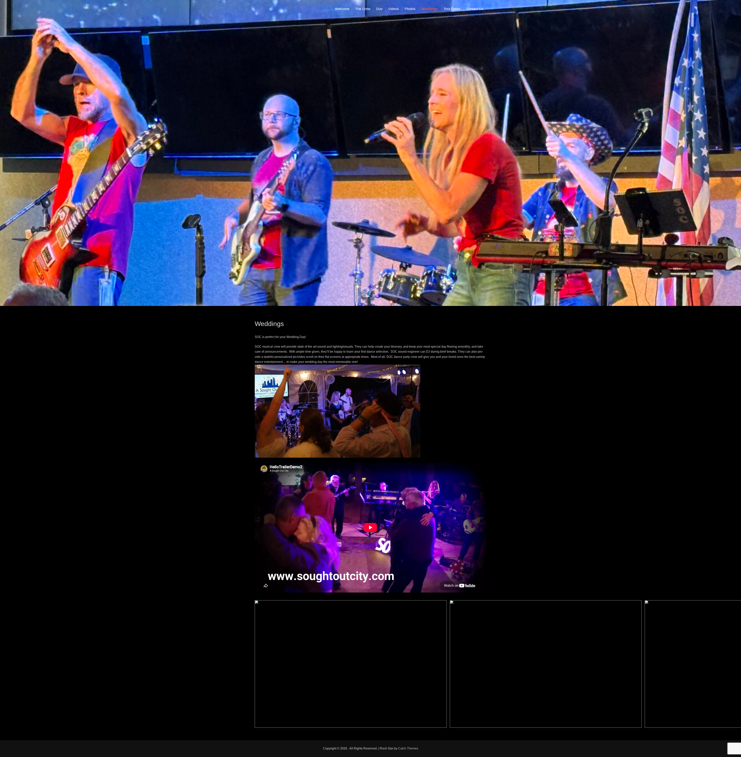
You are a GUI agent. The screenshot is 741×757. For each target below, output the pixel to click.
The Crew (362, 9)
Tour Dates (452, 9)
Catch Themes (408, 748)
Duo (379, 9)
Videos (393, 9)
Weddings (429, 9)
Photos (410, 9)
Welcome (342, 9)
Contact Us (474, 9)
